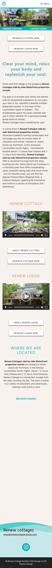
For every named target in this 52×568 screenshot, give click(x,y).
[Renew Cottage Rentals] (3, 4)
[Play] (6, 235)
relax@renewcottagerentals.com (20, 534)
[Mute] (42, 235)
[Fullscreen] (46, 235)
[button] (26, 224)
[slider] (24, 235)
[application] (26, 224)
